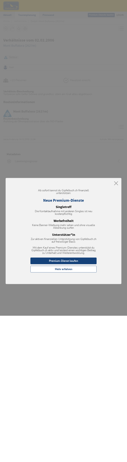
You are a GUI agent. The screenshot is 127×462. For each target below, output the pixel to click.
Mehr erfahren (63, 269)
